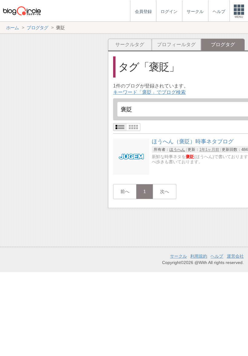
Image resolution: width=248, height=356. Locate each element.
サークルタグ (129, 44)
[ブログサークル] (22, 10)
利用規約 (198, 256)
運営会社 (235, 256)
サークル (178, 256)
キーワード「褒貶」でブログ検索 (149, 92)
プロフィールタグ (176, 44)
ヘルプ (216, 256)
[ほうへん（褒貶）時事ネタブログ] (131, 173)
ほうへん (177, 149)
